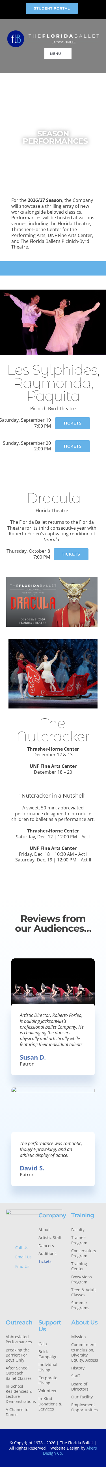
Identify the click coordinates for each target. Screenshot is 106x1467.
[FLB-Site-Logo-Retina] (53, 32)
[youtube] (7, 1288)
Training (82, 1215)
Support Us (49, 1326)
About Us (84, 1322)
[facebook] (7, 1279)
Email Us (23, 1257)
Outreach (19, 1322)
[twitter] (16, 1279)
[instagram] (24, 1279)
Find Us (22, 1266)
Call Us (21, 1247)
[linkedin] (16, 1288)
